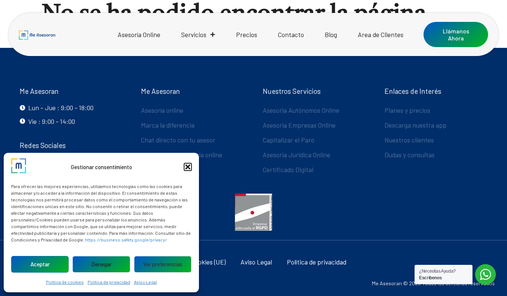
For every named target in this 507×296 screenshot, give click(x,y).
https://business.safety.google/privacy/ (126, 239)
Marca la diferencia (167, 125)
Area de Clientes (380, 34)
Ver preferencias (162, 264)
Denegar (101, 264)
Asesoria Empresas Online (299, 125)
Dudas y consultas (410, 155)
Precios (246, 34)
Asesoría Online (139, 34)
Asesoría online (162, 110)
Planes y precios (407, 110)
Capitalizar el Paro (288, 140)
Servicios (193, 34)
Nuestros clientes (409, 140)
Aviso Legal (145, 282)
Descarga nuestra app (416, 125)
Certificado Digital (288, 169)
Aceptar (40, 264)
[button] (188, 167)
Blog (331, 34)
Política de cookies (65, 282)
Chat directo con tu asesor (178, 140)
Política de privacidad (109, 282)
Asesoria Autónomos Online (301, 110)
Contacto (291, 34)
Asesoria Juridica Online (296, 155)
